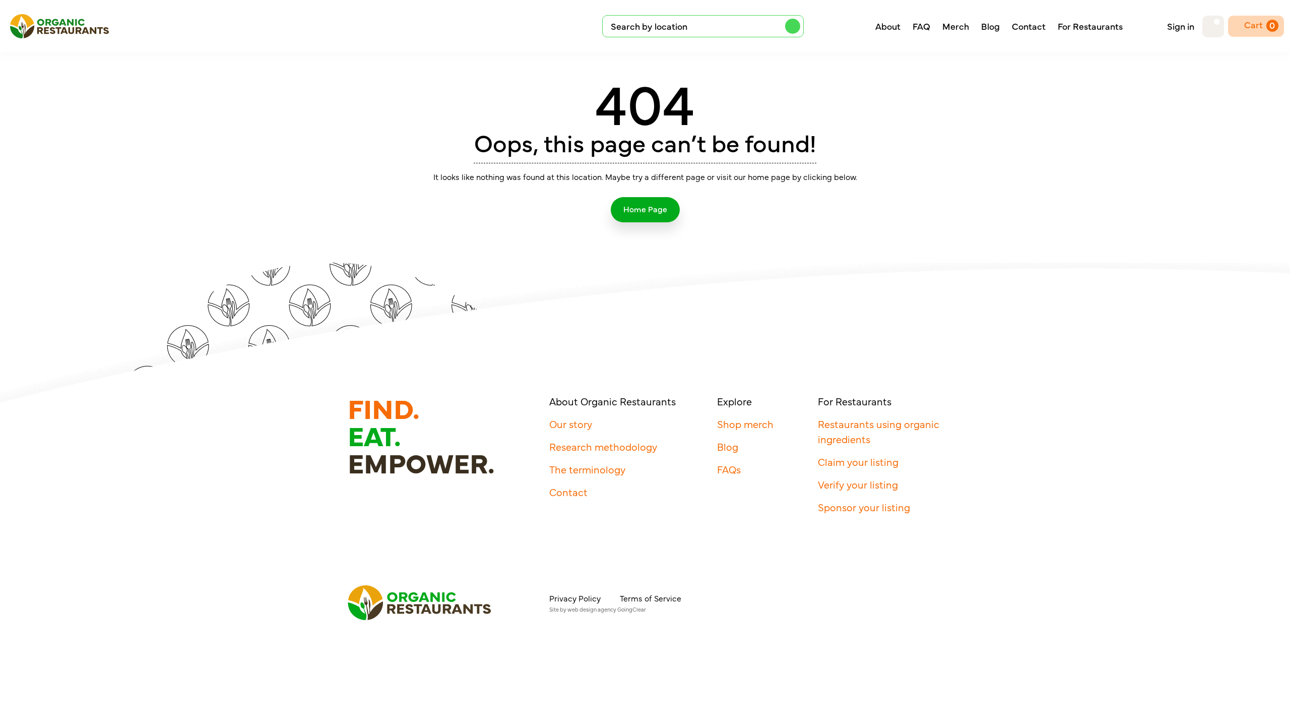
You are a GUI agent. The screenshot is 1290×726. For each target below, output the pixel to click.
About (887, 26)
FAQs (729, 469)
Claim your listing (858, 461)
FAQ (921, 26)
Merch (955, 26)
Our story (570, 424)
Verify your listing (858, 484)
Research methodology (603, 446)
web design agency (591, 609)
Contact (1029, 26)
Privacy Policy (575, 597)
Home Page (645, 208)
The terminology (587, 469)
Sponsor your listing (864, 507)
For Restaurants (1090, 26)
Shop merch (745, 424)
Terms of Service (650, 597)
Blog (990, 26)
